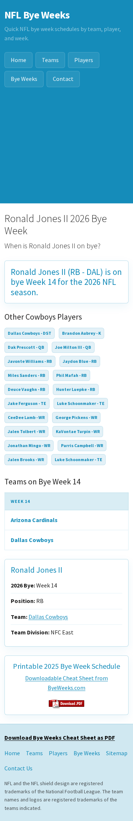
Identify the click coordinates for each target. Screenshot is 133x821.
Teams (50, 60)
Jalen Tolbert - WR (26, 431)
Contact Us (18, 768)
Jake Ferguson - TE (27, 403)
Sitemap (116, 753)
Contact (63, 78)
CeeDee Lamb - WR (26, 417)
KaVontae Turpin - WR (78, 431)
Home (18, 60)
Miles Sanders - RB (26, 375)
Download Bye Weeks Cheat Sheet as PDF (59, 737)
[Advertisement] (66, 150)
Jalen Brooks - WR (26, 459)
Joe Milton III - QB (73, 347)
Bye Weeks (24, 78)
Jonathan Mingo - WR (29, 445)
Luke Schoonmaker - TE (81, 403)
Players (83, 60)
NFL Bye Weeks (36, 14)
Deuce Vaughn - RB (26, 389)
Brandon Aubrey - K (81, 333)
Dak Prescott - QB (26, 347)
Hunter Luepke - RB (75, 389)
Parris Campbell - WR (82, 445)
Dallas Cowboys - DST (29, 333)
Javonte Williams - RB (30, 361)
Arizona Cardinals (34, 520)
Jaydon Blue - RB (80, 361)
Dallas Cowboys (32, 540)
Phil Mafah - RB (71, 375)
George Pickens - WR (76, 417)
